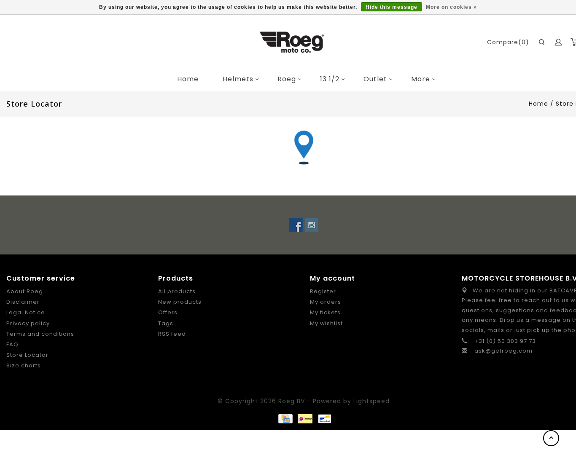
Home (188, 79)
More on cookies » (451, 7)
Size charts (23, 365)
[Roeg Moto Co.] (292, 42)
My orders (325, 302)
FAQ (12, 344)
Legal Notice (25, 312)
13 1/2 (329, 79)
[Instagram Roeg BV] (311, 225)
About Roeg (24, 291)
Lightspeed (371, 401)
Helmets (238, 79)
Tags (165, 323)
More (420, 79)
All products (177, 291)
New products (180, 302)
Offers (168, 312)
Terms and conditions (40, 334)
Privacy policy (28, 323)
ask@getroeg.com (503, 351)
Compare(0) (508, 42)
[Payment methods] (285, 418)
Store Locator (27, 355)
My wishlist (326, 323)
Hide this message (391, 7)
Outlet (375, 79)
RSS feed (172, 334)
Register (323, 291)
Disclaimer (23, 302)
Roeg (286, 79)
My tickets (325, 312)
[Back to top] (551, 438)
